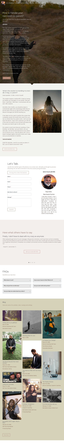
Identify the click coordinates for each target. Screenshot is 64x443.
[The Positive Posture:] (52, 379)
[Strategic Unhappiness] (32, 401)
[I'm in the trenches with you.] (52, 402)
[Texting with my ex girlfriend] (12, 320)
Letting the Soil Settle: (8, 384)
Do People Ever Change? (49, 340)
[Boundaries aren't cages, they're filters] (12, 419)
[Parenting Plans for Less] (32, 333)
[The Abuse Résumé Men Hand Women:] (12, 359)
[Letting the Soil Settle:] (12, 382)
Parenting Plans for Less (29, 335)
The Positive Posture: (48, 381)
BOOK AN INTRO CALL (9, 149)
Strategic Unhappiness (28, 404)
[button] (17, 280)
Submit (11, 209)
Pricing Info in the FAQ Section (18, 172)
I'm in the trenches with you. (50, 404)
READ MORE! (7, 78)
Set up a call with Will (32, 251)
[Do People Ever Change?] (52, 338)
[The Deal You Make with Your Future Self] (32, 368)
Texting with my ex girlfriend (10, 322)
